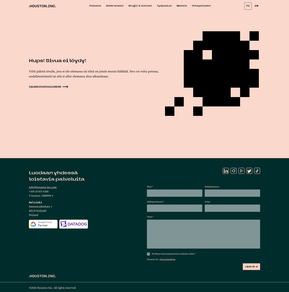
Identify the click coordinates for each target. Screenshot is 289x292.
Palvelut (95, 6)
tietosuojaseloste (167, 259)
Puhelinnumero (212, 186)
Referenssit (115, 6)
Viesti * (150, 217)
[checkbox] (148, 254)
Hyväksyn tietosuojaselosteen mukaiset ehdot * (174, 254)
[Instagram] (234, 171)
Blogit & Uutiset (140, 6)
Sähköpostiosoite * (155, 201)
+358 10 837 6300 (38, 191)
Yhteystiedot (201, 6)
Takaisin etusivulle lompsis (45, 86)
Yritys (207, 201)
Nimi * (150, 186)
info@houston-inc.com (43, 187)
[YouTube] (241, 171)
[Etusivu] (42, 276)
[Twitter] (249, 171)
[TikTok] (257, 171)
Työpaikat (164, 6)
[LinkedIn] (226, 171)
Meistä (182, 6)
